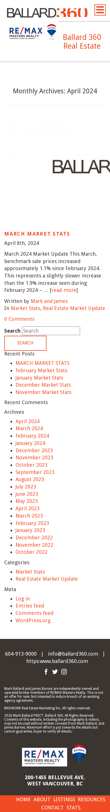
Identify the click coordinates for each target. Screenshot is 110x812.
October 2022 (31, 552)
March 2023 (29, 516)
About (42, 799)
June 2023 (27, 494)
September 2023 (35, 472)
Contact (52, 808)
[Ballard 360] (47, 12)
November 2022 (34, 545)
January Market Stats (39, 378)
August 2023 (30, 479)
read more (63, 290)
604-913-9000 (21, 654)
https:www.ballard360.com (57, 661)
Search (12, 331)
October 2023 (31, 465)
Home (23, 799)
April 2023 (27, 508)
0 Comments (19, 319)
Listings (64, 799)
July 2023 (26, 487)
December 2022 (34, 537)
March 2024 (29, 428)
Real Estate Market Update (74, 308)
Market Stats (25, 308)
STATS (73, 808)
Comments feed (35, 613)
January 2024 (30, 443)
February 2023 (32, 523)
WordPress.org (33, 620)
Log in (23, 599)
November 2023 (34, 457)
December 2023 (34, 450)
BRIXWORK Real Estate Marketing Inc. (32, 708)
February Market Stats (41, 370)
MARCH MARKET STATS (37, 234)
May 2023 (27, 501)
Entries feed (30, 606)
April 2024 (27, 421)
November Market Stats (43, 392)
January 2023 (30, 530)
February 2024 (32, 436)
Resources (91, 799)
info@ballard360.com (73, 654)
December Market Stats (43, 385)
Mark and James (49, 301)
